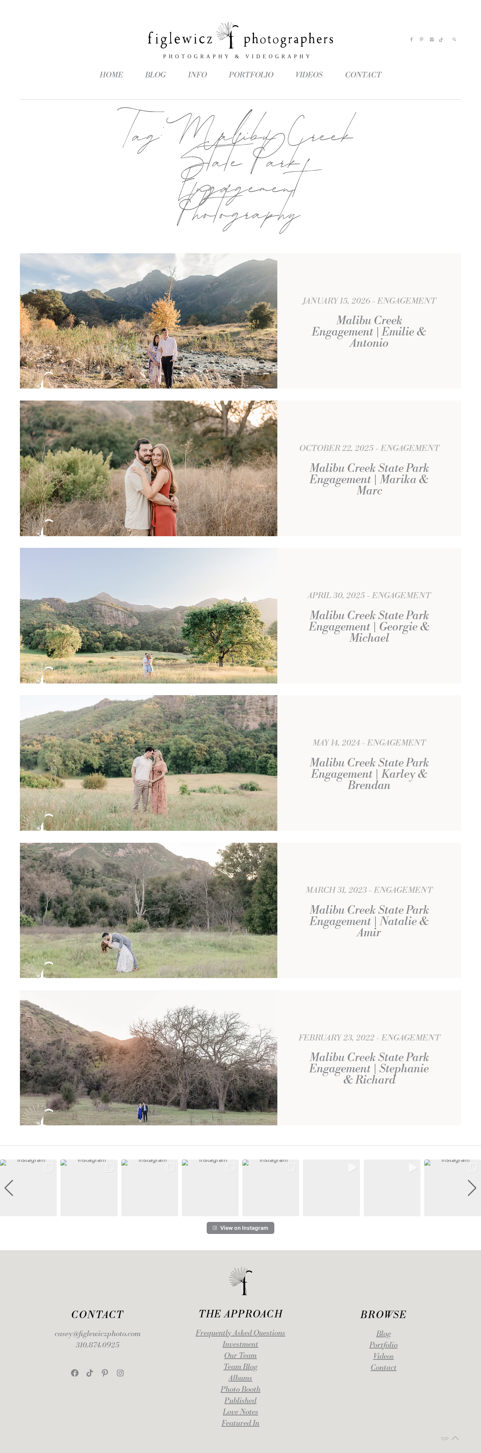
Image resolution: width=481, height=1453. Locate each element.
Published (240, 1401)
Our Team (240, 1356)
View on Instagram (244, 1228)
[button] (240, 1211)
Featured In (240, 1423)
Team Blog (240, 1367)
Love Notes (240, 1412)
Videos (383, 1356)
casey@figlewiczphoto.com (97, 1334)
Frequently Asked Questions (240, 1333)
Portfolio (383, 1345)
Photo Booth (240, 1389)
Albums (240, 1378)
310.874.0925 (97, 1345)
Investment (240, 1344)
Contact (383, 1368)
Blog (383, 1334)
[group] (28, 1188)
